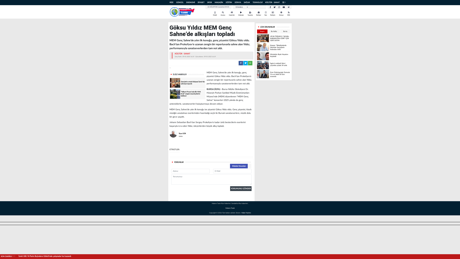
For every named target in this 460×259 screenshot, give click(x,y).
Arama (223, 15)
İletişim (272, 15)
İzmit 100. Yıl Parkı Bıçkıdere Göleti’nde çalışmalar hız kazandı (45, 256)
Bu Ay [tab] (285, 31)
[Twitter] (274, 7)
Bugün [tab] (262, 31)
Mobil (215, 15)
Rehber (258, 15)
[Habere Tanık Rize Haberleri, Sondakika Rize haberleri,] (182, 12)
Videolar (241, 15)
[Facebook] (270, 7)
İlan (265, 15)
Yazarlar (250, 15)
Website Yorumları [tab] (239, 166)
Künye (281, 15)
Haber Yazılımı (246, 213)
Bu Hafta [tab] (274, 31)
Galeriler (232, 15)
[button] (284, 2)
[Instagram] (279, 7)
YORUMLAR (179, 162)
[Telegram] (288, 7)
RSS (288, 15)
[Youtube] (284, 7)
